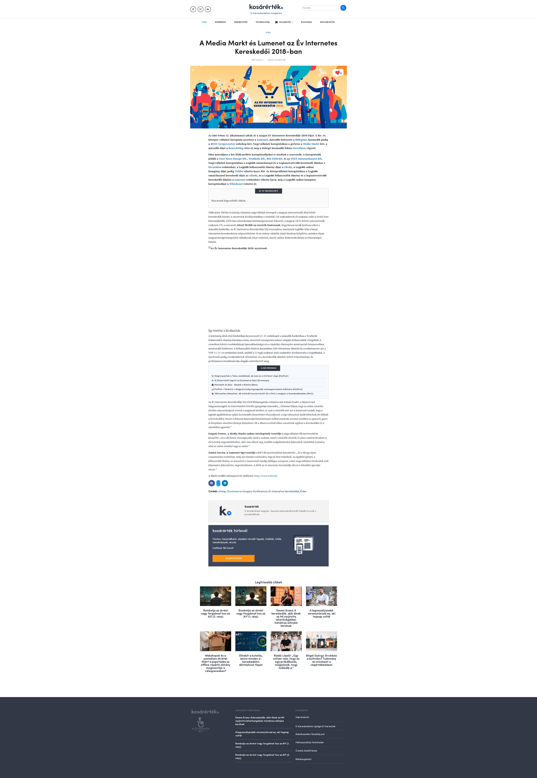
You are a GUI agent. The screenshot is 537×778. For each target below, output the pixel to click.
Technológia (263, 22)
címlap (222, 491)
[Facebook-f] (193, 9)
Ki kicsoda (306, 22)
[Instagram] (200, 9)
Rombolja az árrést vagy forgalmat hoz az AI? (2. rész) (215, 613)
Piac (204, 22)
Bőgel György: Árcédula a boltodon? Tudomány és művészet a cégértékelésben (321, 659)
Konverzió (220, 22)
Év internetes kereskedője (283, 491)
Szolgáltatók (327, 22)
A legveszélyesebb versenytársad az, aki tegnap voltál (321, 613)
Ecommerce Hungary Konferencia (247, 491)
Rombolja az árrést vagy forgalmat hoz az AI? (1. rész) (250, 613)
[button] (211, 483)
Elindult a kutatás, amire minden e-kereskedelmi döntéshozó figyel (250, 659)
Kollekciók (285, 22)
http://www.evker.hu (265, 475)
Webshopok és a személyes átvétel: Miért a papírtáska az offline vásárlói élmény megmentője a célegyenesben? (215, 663)
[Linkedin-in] (208, 9)
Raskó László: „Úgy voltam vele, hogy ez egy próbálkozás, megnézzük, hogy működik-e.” (286, 661)
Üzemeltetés (240, 22)
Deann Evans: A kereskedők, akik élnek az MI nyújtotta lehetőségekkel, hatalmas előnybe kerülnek (286, 617)
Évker (303, 491)
